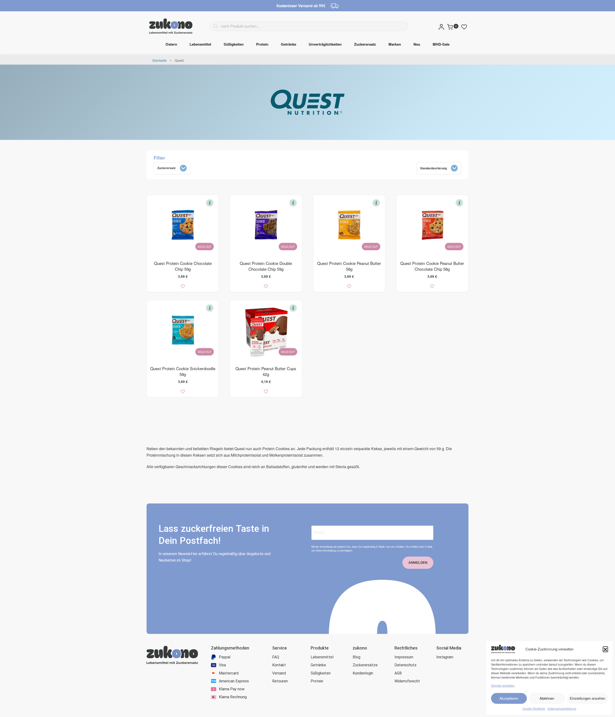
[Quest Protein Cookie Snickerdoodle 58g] (183, 330)
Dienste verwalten (503, 685)
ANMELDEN (417, 562)
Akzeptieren (508, 698)
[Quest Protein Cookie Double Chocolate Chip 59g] (266, 225)
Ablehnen (547, 698)
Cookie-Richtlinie (534, 708)
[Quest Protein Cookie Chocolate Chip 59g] (183, 225)
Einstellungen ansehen (587, 698)
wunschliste (465, 27)
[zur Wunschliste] (183, 286)
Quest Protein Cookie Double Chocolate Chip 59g (266, 266)
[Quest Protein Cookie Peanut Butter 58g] (349, 225)
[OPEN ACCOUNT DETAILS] (441, 26)
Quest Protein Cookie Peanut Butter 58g (349, 266)
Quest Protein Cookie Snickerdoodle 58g (182, 371)
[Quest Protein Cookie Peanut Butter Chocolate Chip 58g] (432, 225)
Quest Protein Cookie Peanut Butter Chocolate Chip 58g (432, 266)
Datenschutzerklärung (561, 708)
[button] (605, 649)
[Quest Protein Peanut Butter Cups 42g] (266, 330)
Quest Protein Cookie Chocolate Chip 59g (183, 266)
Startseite (159, 60)
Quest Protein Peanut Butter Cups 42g (265, 371)
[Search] (208, 26)
